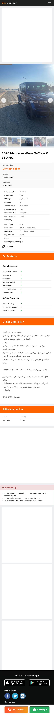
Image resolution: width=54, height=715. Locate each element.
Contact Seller (18, 709)
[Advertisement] (27, 35)
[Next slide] (50, 100)
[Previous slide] (3, 100)
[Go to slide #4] (27, 141)
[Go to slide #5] (40, 141)
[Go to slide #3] (14, 141)
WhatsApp (42, 709)
